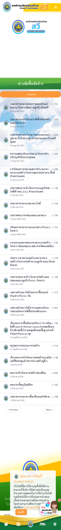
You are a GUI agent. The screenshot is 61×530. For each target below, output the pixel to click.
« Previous (13, 409)
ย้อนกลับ (32, 94)
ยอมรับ (21, 512)
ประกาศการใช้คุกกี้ (32, 507)
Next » (49, 409)
